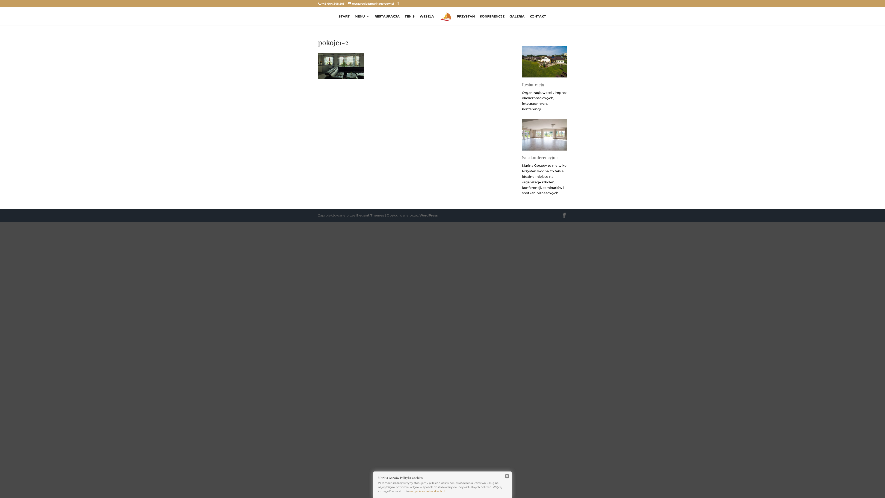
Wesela (427, 16)
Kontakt (538, 16)
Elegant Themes (370, 215)
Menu (360, 16)
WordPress (428, 215)
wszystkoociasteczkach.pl (427, 491)
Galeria (517, 16)
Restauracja (387, 16)
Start (344, 16)
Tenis (410, 16)
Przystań (466, 16)
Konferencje (492, 16)
